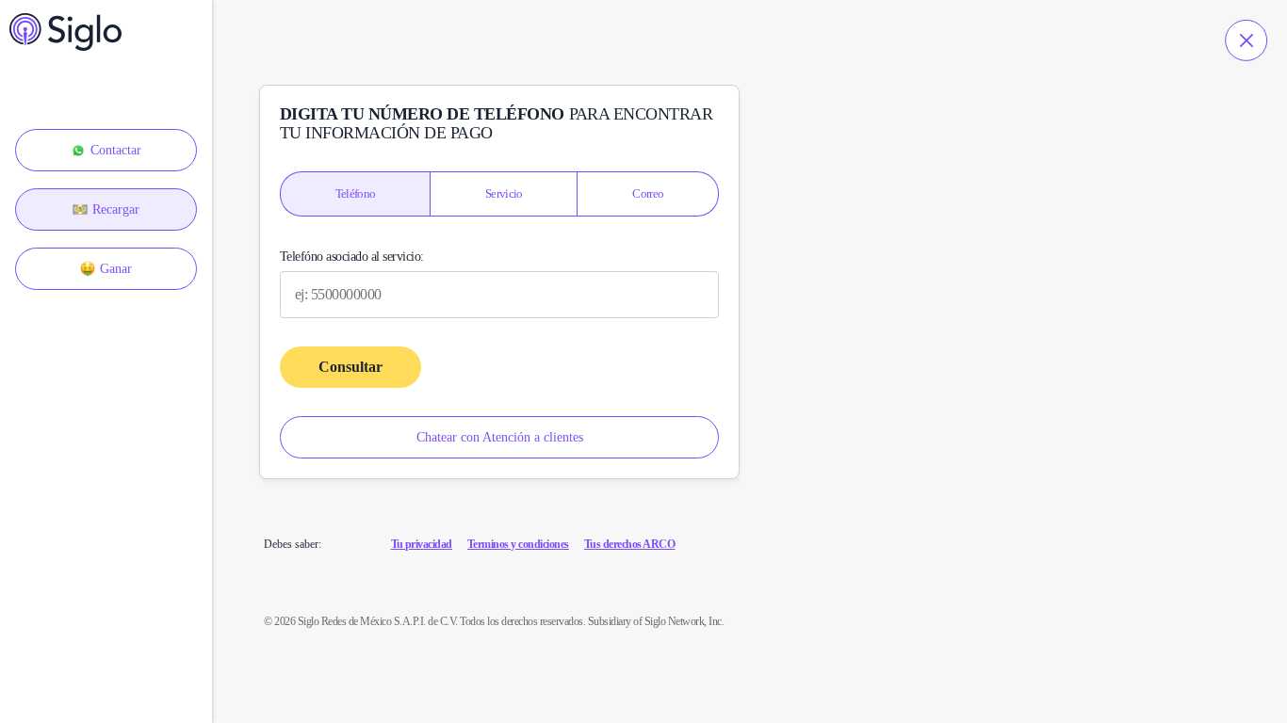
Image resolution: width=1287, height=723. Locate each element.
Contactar (115, 150)
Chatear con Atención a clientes (499, 437)
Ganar (116, 269)
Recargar (115, 209)
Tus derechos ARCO (630, 544)
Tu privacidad (422, 544)
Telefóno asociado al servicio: (352, 257)
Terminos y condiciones (518, 544)
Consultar (350, 367)
